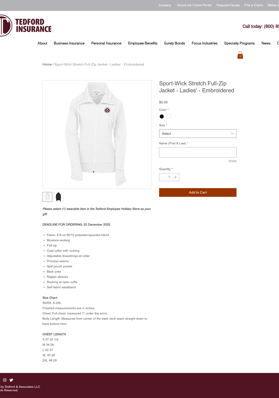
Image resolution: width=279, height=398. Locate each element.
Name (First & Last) (173, 143)
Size (163, 125)
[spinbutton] (169, 177)
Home (47, 64)
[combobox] (197, 133)
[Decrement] (162, 177)
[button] (42, 43)
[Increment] (176, 177)
